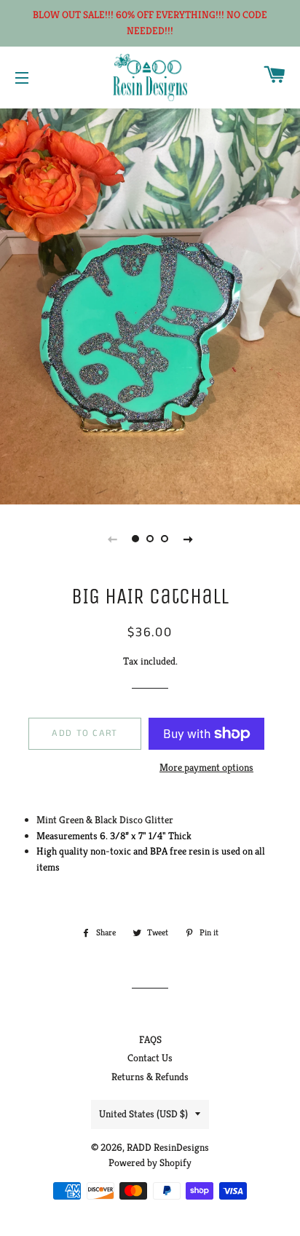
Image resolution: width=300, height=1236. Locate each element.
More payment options (206, 767)
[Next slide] (188, 539)
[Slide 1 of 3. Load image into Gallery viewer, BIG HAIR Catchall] (135, 538)
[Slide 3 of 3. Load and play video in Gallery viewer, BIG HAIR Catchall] (164, 538)
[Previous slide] (112, 539)
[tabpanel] (150, 304)
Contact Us (150, 1057)
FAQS (150, 1039)
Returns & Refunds (150, 1076)
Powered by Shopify (150, 1162)
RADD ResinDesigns (168, 1147)
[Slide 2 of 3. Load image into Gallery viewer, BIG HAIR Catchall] (150, 538)
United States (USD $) (143, 1113)
